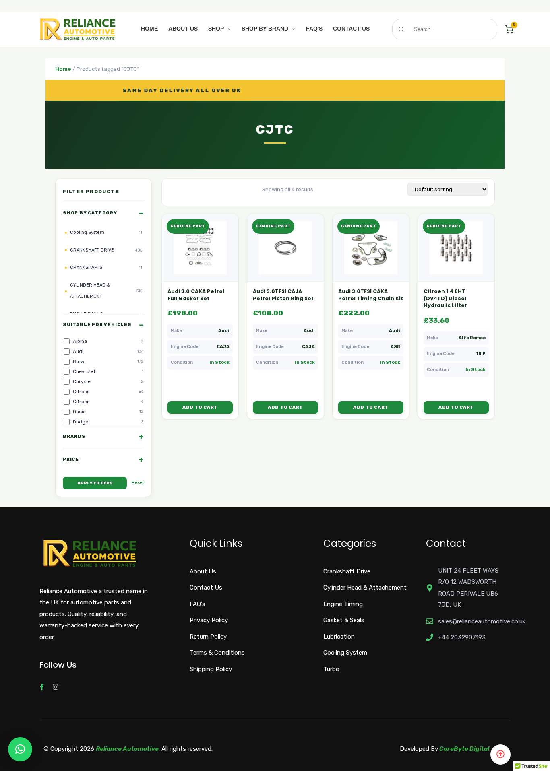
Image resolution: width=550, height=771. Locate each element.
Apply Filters (95, 483)
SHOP (216, 28)
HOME (149, 28)
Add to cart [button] (200, 407)
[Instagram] (55, 687)
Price (71, 459)
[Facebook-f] (42, 687)
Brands (74, 436)
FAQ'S (314, 28)
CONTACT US (351, 28)
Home (63, 69)
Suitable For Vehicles (97, 324)
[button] (20, 749)
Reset (138, 482)
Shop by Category (90, 213)
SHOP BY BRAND (266, 28)
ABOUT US (183, 28)
